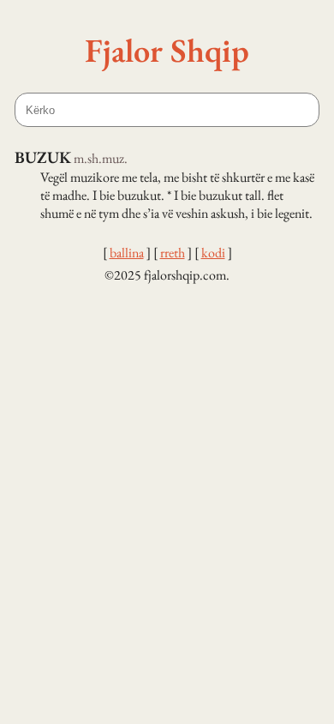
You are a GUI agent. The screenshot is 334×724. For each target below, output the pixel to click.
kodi (213, 253)
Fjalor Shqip (167, 49)
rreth (172, 253)
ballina (127, 253)
